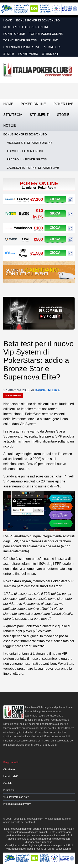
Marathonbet (23, 228)
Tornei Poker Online (46, 33)
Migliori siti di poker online (26, 27)
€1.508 (36, 253)
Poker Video (28, 53)
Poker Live (49, 40)
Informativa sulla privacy (17, 803)
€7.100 (36, 199)
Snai (25, 239)
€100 (38, 228)
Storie (8, 53)
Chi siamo (9, 769)
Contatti (7, 783)
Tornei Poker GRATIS (20, 40)
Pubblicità (9, 790)
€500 (38, 239)
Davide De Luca (47, 390)
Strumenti (50, 53)
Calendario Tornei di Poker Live (33, 167)
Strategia (52, 47)
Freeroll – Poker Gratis (27, 159)
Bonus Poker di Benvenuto (38, 20)
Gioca (55, 199)
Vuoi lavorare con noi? (16, 797)
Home (7, 20)
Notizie (9, 125)
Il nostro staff (10, 776)
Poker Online (14, 33)
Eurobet (23, 199)
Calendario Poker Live (21, 47)
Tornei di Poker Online (25, 151)
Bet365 (24, 214)
